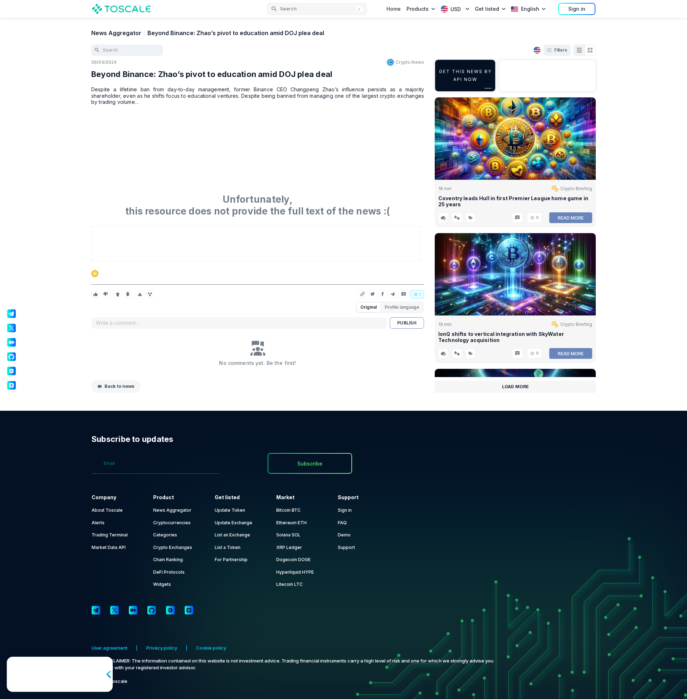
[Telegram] (96, 610)
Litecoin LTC (289, 584)
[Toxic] (150, 294)
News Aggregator (116, 33)
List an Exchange (232, 534)
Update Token (230, 510)
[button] (317, 9)
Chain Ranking (168, 559)
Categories (165, 534)
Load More (515, 386)
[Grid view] (590, 50)
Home (393, 9)
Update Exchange (233, 522)
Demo (344, 534)
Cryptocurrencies (172, 522)
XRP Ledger (289, 547)
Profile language (402, 307)
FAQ (342, 522)
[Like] (95, 294)
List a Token (227, 547)
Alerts (98, 522)
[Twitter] (114, 610)
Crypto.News (410, 62)
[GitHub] (151, 610)
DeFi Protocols (169, 572)
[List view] (579, 50)
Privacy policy (161, 648)
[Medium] (133, 610)
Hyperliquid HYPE (295, 572)
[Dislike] (105, 294)
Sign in (576, 9)
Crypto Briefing (576, 188)
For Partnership (231, 559)
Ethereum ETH (291, 522)
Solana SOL (288, 534)
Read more (571, 218)
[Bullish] (117, 294)
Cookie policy (211, 648)
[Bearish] (127, 294)
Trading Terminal (110, 534)
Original (368, 307)
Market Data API (109, 547)
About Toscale (107, 510)
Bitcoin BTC (288, 510)
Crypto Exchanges (172, 547)
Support (346, 547)
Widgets (162, 584)
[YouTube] (170, 610)
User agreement (109, 648)
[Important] (140, 294)
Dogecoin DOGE (293, 559)
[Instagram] (189, 610)
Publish (406, 323)
